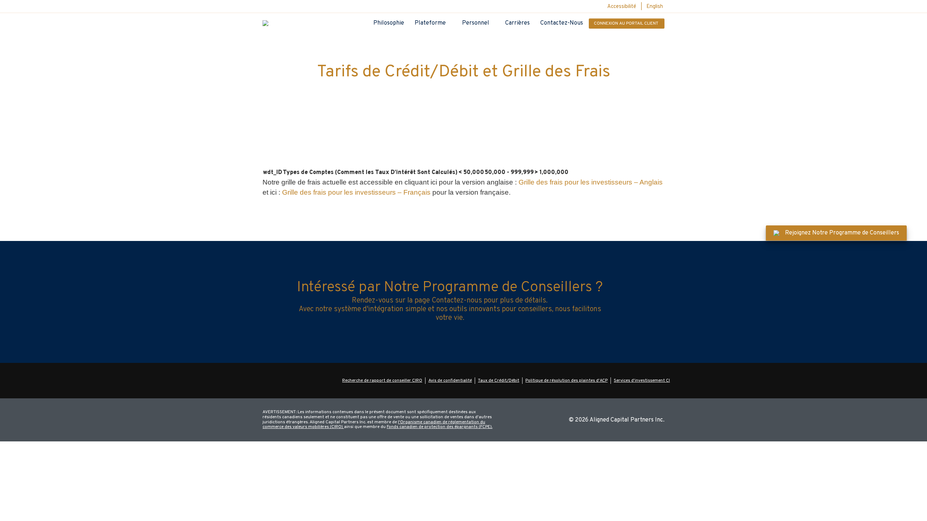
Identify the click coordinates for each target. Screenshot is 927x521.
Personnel (475, 23)
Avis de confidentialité (450, 381)
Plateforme (430, 23)
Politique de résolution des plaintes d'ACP (566, 381)
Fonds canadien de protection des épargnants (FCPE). (439, 427)
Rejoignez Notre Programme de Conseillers (842, 233)
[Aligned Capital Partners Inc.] (265, 23)
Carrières (517, 23)
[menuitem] (654, 7)
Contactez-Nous (561, 23)
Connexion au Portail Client (626, 23)
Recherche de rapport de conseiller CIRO (382, 381)
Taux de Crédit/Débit (498, 381)
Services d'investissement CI (642, 381)
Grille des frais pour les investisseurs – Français (356, 192)
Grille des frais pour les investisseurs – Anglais (591, 182)
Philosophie (388, 23)
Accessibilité (621, 6)
